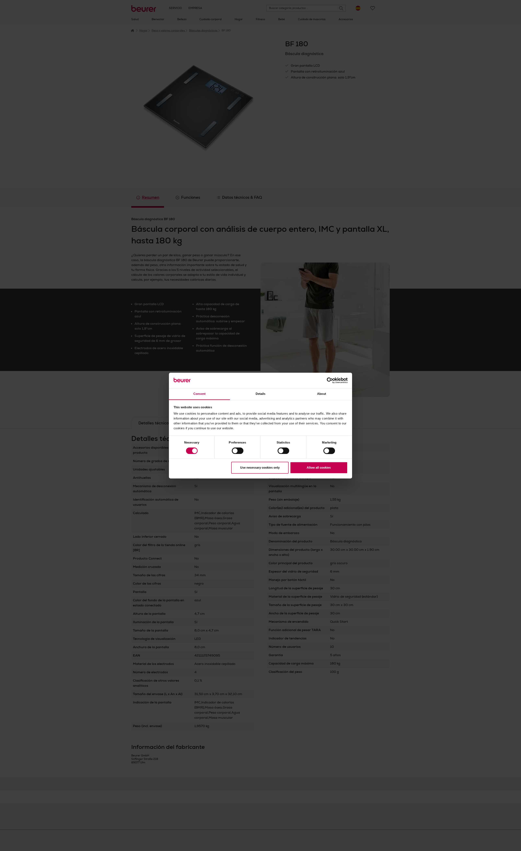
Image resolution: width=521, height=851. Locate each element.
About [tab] (321, 394)
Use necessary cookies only (260, 467)
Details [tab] (261, 394)
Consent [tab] (199, 394)
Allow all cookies (319, 467)
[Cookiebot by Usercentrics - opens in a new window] (330, 380)
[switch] (237, 450)
